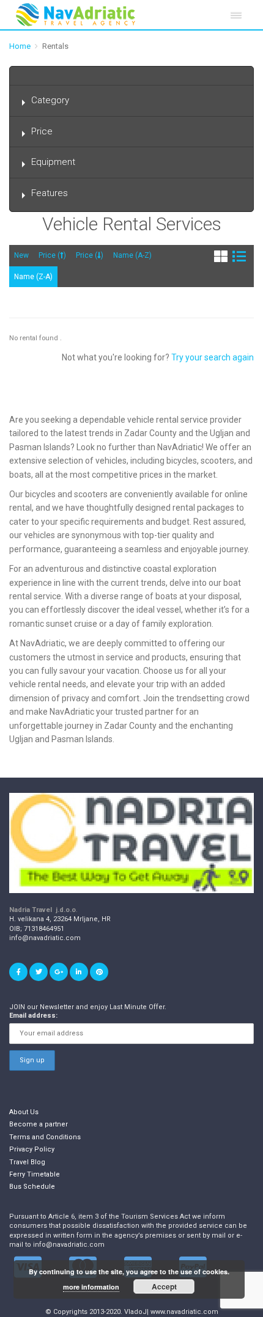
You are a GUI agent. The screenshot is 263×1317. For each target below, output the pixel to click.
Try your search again (212, 357)
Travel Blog (27, 1162)
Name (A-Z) (132, 255)
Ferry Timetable (34, 1174)
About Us (24, 1112)
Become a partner (38, 1124)
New (21, 255)
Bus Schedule (32, 1187)
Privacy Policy (31, 1149)
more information (91, 1286)
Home (20, 46)
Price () (52, 255)
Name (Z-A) (33, 276)
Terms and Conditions (45, 1137)
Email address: (33, 1016)
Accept (164, 1286)
